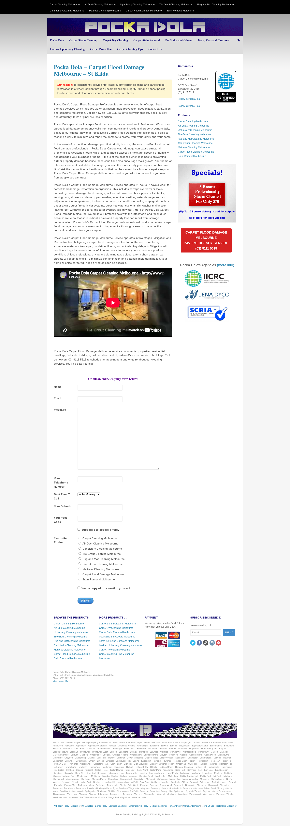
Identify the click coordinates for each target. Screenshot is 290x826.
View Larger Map (61, 680)
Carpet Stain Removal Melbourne (117, 632)
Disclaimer (75, 805)
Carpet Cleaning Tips (130, 49)
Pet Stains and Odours (178, 40)
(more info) (225, 265)
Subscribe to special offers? (100, 529)
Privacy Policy (175, 805)
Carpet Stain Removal (146, 40)
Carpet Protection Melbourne (114, 649)
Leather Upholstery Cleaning (67, 49)
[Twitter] (193, 643)
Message (60, 409)
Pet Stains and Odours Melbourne (117, 636)
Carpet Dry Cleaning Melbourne (116, 628)
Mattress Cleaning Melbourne (105, 10)
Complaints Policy (191, 805)
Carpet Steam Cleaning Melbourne (118, 623)
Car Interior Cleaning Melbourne (67, 10)
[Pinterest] (219, 643)
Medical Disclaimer (158, 805)
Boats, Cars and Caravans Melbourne (119, 641)
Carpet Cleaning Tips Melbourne (116, 654)
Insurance (104, 658)
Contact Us (155, 49)
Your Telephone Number (61, 482)
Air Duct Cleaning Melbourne (100, 4)
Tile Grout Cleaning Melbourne (176, 4)
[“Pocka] (207, 220)
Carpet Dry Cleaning (115, 40)
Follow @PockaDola (189, 99)
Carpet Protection (101, 49)
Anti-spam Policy (61, 805)
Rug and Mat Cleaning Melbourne (215, 4)
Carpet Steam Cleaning (83, 40)
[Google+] (206, 643)
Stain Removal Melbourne (181, 10)
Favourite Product (60, 540)
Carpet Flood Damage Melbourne (144, 10)
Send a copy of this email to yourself (105, 588)
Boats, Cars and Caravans (213, 40)
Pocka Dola (57, 40)
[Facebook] (200, 643)
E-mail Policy (101, 805)
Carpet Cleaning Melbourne (65, 4)
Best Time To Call (62, 496)
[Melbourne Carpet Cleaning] (145, 34)
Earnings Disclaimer (118, 805)
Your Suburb (62, 506)
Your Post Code (60, 519)
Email (57, 398)
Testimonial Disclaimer (226, 805)
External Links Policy (138, 805)
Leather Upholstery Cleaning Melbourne (120, 645)
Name (57, 386)
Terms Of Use (207, 805)
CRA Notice (87, 805)
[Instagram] (212, 643)
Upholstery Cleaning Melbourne (137, 4)
